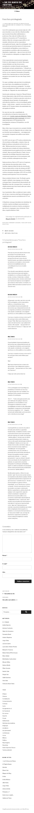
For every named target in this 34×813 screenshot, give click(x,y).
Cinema (4, 696)
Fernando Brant (6, 634)
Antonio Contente (7, 628)
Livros (4, 735)
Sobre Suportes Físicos (8, 747)
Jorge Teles (5, 640)
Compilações (6, 698)
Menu (18, 11)
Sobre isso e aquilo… (8, 795)
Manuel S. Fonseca (7, 650)
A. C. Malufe (5, 622)
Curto (4, 706)
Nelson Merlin (6, 665)
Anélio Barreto (6, 625)
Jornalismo (5, 728)
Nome (4, 555)
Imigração (5, 725)
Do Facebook (6, 711)
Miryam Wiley (6, 662)
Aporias (4, 767)
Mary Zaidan (15, 222)
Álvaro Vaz (5, 770)
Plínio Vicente (6, 668)
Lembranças (5, 733)
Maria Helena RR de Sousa (9, 653)
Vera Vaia (5, 680)
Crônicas (4, 703)
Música (4, 737)
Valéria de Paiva (6, 798)
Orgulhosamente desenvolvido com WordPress (15, 809)
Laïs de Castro (6, 643)
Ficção (4, 718)
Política (5, 224)
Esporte (4, 716)
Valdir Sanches (6, 677)
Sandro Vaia (5, 671)
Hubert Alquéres (7, 637)
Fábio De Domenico (7, 631)
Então (4, 776)
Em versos (5, 713)
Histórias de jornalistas (8, 723)
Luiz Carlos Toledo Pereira (9, 646)
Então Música (6, 779)
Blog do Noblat (10, 219)
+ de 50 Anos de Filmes (9, 761)
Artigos (28, 222)
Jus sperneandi (6, 730)
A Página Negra (6, 764)
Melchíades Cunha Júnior (9, 659)
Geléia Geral (5, 720)
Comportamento (7, 701)
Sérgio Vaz (5, 674)
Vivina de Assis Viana (8, 683)
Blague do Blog (6, 773)
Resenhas (5, 745)
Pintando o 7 (6, 792)
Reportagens (6, 742)
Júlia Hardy (5, 782)
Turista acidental (7, 750)
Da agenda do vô (7, 708)
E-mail (4, 564)
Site (3, 572)
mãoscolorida (6, 789)
